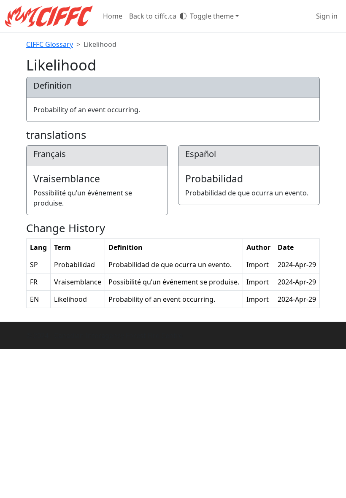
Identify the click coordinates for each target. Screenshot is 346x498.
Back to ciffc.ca (152, 16)
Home (112, 16)
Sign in (327, 16)
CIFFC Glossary (49, 44)
